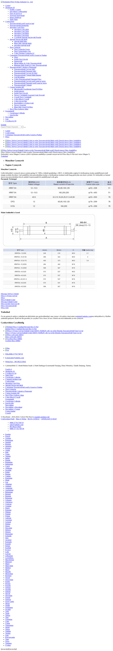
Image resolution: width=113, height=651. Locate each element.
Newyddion (9, 405)
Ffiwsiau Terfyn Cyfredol (10, 294)
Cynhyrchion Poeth (7, 419)
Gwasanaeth (9, 399)
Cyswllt (8, 413)
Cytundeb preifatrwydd (41, 417)
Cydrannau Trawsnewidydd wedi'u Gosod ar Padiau (23, 135)
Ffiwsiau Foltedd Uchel (9, 302)
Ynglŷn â (8, 369)
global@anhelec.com (84, 316)
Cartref (7, 131)
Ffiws (7, 137)
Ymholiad (4, 156)
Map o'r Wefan (21, 419)
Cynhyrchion (9, 133)
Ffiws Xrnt (4, 308)
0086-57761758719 (14, 354)
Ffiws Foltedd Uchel (8, 300)
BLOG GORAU (34, 419)
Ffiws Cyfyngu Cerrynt (9, 296)
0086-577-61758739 (17, 429)
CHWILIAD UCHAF (49, 419)
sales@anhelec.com (14, 358)
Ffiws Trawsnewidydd (9, 306)
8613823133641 (15, 362)
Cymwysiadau (10, 411)
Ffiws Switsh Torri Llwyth (10, 304)
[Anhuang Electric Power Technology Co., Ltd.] (17, 2)
